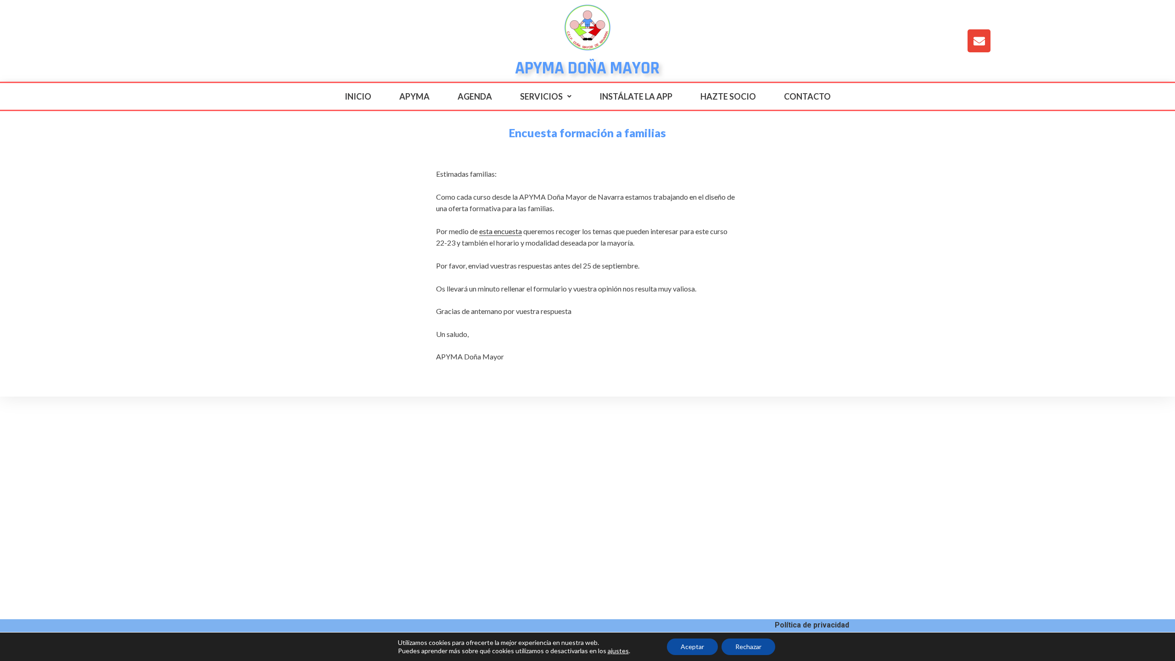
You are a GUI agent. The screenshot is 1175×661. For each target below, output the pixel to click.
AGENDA (475, 96)
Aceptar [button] (692, 646)
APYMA (414, 96)
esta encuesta (500, 231)
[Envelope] (979, 40)
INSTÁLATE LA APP (635, 96)
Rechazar (748, 646)
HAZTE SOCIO (728, 96)
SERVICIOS (541, 96)
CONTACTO (807, 96)
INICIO (358, 96)
